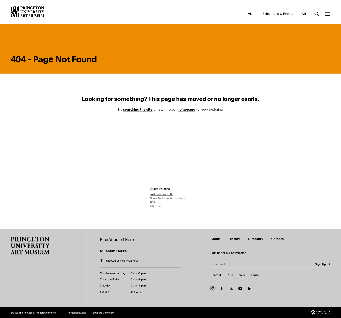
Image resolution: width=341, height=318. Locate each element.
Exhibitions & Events (278, 13)
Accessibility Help (77, 312)
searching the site (138, 109)
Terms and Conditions (103, 312)
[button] (30, 245)
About (215, 238)
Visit (251, 13)
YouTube (240, 288)
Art (304, 13)
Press (242, 274)
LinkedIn (250, 288)
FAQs (229, 274)
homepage (186, 109)
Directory (255, 238)
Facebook (222, 288)
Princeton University (46, 312)
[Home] (27, 11)
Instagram (212, 288)
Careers (277, 238)
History (234, 238)
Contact (216, 274)
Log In (255, 274)
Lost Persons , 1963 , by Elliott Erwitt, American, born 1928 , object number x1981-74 (170, 163)
